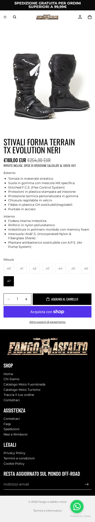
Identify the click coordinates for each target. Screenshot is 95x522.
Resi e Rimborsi (16, 434)
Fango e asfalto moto (52, 501)
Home (8, 374)
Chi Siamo (11, 379)
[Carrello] (90, 17)
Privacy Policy (14, 453)
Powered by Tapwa (80, 516)
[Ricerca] (14, 17)
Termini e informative (47, 510)
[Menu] (5, 17)
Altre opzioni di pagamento (47, 322)
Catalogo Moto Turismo (22, 390)
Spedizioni (11, 429)
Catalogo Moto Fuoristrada (24, 385)
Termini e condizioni (19, 458)
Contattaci (12, 400)
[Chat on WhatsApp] (77, 506)
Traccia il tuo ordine (19, 395)
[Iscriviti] (86, 484)
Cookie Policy (14, 464)
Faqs (7, 424)
